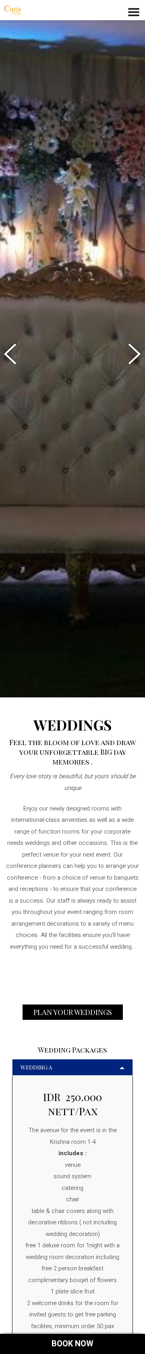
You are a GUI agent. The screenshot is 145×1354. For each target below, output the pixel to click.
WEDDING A (36, 1067)
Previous (12, 354)
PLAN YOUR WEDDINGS (72, 1012)
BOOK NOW (72, 1344)
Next (133, 354)
